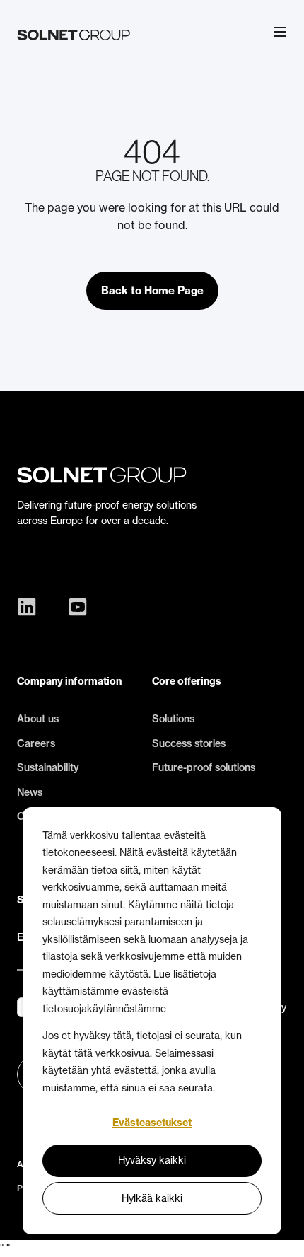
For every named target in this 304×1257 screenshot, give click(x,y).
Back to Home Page (152, 290)
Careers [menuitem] (36, 743)
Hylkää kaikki (152, 1198)
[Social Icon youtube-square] (74, 607)
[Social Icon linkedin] (30, 607)
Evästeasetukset (152, 1122)
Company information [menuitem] (69, 681)
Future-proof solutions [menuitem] (203, 767)
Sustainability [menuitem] (48, 767)
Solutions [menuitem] (173, 718)
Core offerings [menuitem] (186, 681)
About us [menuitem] (38, 718)
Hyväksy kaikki (152, 1160)
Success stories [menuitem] (189, 743)
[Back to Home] (73, 31)
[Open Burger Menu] (280, 32)
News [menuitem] (29, 792)
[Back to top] (282, 1235)
